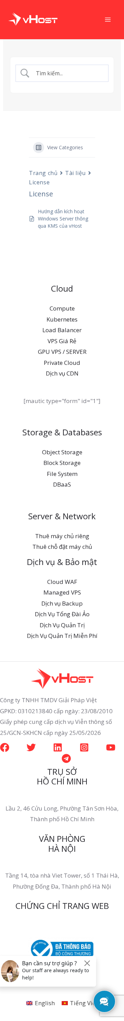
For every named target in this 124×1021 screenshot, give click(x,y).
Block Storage (62, 463)
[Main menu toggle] (108, 20)
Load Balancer (62, 330)
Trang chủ (43, 173)
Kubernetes (62, 319)
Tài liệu (75, 173)
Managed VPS (62, 592)
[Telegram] (66, 758)
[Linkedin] (57, 747)
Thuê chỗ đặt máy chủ (62, 547)
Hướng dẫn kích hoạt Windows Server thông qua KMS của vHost (63, 218)
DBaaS (62, 484)
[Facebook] (4, 747)
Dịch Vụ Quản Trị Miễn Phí (62, 636)
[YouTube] (110, 747)
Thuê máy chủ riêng (62, 536)
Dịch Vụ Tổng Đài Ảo (62, 614)
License (39, 182)
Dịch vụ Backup (62, 603)
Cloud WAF (62, 582)
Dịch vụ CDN (62, 373)
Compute (62, 308)
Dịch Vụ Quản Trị (62, 625)
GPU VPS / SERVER (62, 352)
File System (62, 474)
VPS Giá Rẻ (62, 341)
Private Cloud (62, 363)
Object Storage (62, 452)
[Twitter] (31, 747)
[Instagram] (84, 747)
